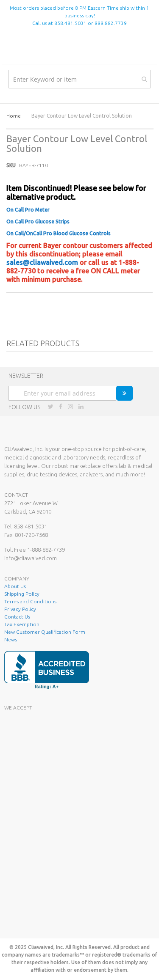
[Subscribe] (124, 393)
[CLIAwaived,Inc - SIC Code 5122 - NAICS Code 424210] (67, 921)
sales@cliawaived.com (42, 262)
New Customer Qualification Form (44, 632)
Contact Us (17, 616)
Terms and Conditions (30, 601)
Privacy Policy (20, 609)
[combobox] (79, 79)
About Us (15, 586)
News (10, 639)
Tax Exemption (21, 624)
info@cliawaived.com (30, 558)
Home (13, 115)
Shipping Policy (21, 594)
